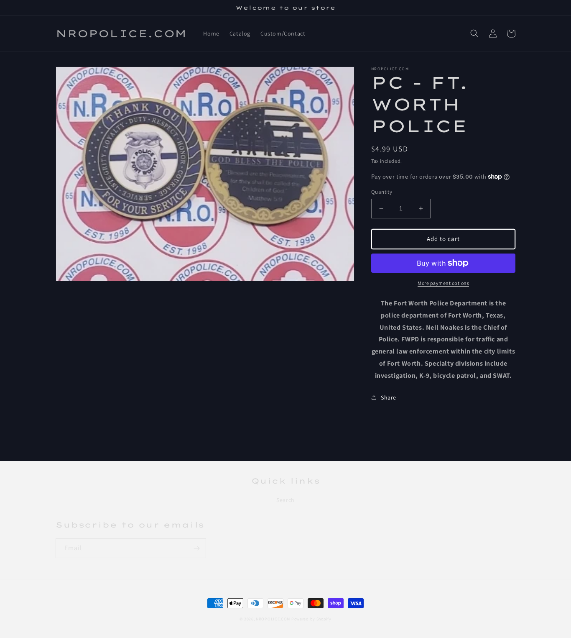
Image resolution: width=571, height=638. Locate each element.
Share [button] (388, 397)
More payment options (443, 283)
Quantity (381, 191)
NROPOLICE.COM (273, 619)
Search (285, 500)
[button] (474, 33)
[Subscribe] (196, 548)
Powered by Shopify (311, 619)
